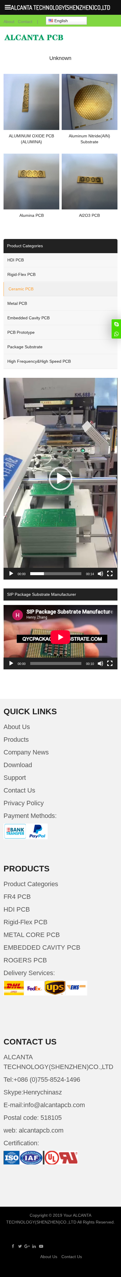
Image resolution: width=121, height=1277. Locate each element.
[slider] (55, 573)
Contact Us (19, 790)
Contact (25, 21)
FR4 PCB (17, 896)
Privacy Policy (24, 803)
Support (15, 777)
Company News (26, 752)
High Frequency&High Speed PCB (39, 361)
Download (18, 765)
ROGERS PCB (25, 960)
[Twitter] (19, 1246)
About (9, 21)
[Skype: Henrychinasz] (116, 324)
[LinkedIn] (34, 1246)
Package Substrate (25, 346)
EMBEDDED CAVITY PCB (42, 947)
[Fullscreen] (110, 574)
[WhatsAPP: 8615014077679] (116, 334)
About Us (17, 727)
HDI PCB (15, 260)
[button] (60, 478)
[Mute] (100, 574)
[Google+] (27, 1246)
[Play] (11, 574)
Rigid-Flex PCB (21, 274)
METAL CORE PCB (32, 934)
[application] (60, 479)
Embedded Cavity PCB (28, 317)
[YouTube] (41, 1246)
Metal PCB (17, 303)
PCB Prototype (21, 332)
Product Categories (31, 884)
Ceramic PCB (21, 289)
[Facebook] (12, 1246)
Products (16, 739)
